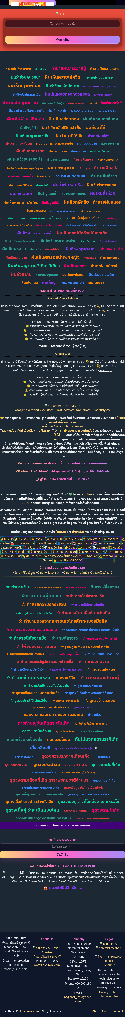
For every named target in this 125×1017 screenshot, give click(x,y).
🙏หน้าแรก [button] (7, 539)
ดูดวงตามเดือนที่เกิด (43, 772)
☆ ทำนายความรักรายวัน (43, 604)
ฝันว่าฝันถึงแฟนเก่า (19, 143)
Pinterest (117, 1011)
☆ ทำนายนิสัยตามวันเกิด (87, 604)
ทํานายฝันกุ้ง (109, 257)
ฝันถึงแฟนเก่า (22, 193)
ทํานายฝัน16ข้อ (112, 249)
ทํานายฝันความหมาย (104, 68)
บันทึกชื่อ (62, 854)
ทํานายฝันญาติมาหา (20, 102)
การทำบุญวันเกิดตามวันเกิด (44, 723)
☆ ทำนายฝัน (17, 587)
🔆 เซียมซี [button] (23, 552)
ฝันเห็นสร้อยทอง (63, 119)
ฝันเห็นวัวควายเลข (101, 184)
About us (109, 965)
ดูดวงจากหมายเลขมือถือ (93, 818)
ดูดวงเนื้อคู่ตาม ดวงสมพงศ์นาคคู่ (40, 787)
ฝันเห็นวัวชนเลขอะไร (25, 159)
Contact (106, 1011)
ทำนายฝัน (78, 532)
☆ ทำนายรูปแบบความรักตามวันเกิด (33, 613)
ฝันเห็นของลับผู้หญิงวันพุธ (100, 86)
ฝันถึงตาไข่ (95, 127)
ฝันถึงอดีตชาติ (87, 143)
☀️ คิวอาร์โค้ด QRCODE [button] (67, 560)
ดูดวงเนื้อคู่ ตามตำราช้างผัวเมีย (29, 801)
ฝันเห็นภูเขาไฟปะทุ (99, 151)
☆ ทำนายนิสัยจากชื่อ (27, 638)
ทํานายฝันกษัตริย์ (104, 265)
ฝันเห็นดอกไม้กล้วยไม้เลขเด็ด (82, 233)
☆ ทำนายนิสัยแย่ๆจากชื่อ (64, 654)
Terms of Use (109, 996)
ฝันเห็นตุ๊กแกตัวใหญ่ (86, 218)
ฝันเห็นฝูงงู (11, 248)
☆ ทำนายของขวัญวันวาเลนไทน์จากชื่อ (44, 661)
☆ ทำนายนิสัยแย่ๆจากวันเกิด (101, 654)
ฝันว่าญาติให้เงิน (70, 135)
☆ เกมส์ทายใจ (64, 638)
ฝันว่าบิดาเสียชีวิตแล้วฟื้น (61, 127)
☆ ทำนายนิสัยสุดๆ (101, 669)
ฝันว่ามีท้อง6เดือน (110, 225)
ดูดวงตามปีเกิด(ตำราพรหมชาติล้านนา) (44, 818)
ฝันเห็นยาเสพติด (101, 274)
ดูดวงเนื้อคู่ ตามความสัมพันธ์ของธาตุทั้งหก (88, 794)
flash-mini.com (29, 1011)
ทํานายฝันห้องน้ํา (20, 176)
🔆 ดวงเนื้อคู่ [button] (116, 547)
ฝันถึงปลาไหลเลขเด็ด (27, 94)
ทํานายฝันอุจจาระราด (99, 77)
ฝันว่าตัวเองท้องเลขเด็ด (27, 110)
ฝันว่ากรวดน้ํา (43, 233)
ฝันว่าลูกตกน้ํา (48, 193)
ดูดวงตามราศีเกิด (104, 780)
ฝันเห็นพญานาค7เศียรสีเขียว (34, 266)
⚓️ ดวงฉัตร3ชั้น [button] (115, 552)
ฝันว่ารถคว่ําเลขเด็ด (110, 143)
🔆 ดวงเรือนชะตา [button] (11, 556)
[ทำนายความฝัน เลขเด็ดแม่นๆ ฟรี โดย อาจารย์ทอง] (62, 406)
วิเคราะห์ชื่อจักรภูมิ (101, 572)
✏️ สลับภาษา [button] (30, 556)
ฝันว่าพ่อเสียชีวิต (33, 249)
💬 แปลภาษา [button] (100, 547)
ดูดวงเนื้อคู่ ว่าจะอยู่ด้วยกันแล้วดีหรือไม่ (39, 794)
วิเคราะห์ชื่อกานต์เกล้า (76, 572)
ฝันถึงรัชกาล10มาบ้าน (58, 240)
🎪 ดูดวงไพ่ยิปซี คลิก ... (62, 887)
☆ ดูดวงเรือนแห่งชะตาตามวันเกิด (35, 692)
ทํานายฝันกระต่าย (110, 241)
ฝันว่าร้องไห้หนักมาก (62, 85)
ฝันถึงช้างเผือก (77, 103)
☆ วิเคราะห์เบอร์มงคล (76, 587)
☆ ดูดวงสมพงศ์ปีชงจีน (88, 686)
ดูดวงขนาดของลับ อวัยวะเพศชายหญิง (73, 748)
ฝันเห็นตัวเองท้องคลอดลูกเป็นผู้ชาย (25, 168)
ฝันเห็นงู (48, 282)
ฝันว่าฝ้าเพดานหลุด (90, 211)
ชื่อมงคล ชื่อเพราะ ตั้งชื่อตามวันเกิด (53, 714)
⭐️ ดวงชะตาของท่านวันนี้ (79, 431)
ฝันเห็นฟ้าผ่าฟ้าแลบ (25, 119)
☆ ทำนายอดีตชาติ (93, 661)
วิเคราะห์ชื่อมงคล (105, 587)
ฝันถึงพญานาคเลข (81, 248)
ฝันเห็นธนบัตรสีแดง (100, 119)
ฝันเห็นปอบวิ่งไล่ (112, 103)
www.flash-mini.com (47, 965)
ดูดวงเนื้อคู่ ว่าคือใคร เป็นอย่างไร (83, 788)
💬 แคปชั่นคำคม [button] (54, 547)
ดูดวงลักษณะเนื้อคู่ (24, 756)
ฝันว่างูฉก (85, 168)
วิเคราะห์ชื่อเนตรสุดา (49, 572)
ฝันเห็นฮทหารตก (30, 151)
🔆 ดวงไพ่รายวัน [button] (93, 539)
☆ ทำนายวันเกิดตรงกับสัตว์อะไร (46, 685)
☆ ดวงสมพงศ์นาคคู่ (99, 677)
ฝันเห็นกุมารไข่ (58, 111)
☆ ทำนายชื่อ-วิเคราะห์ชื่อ (28, 677)
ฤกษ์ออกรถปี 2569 (17, 765)
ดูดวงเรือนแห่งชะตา (66, 731)
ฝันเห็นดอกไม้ (107, 159)
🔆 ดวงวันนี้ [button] (38, 539)
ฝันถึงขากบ (21, 274)
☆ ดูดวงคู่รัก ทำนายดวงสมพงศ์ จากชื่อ (85, 647)
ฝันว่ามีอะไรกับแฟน (49, 225)
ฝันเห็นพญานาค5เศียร (34, 135)
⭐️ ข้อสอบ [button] (71, 547)
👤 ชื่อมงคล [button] (64, 543)
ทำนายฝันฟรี (41, 956)
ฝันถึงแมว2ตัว (44, 176)
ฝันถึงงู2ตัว (29, 127)
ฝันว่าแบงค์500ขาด (20, 185)
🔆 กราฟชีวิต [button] (9, 552)
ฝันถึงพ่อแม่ (78, 151)
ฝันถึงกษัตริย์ (76, 202)
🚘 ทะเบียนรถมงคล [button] (22, 543)
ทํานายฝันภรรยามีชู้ (68, 68)
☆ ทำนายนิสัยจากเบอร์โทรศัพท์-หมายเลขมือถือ (91, 630)
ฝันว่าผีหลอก (41, 69)
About (96, 1011)
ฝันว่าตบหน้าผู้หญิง (53, 103)
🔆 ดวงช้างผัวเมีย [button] (41, 552)
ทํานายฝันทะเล (83, 159)
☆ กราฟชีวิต (65, 677)
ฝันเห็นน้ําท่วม (102, 193)
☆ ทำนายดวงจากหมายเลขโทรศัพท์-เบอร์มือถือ (62, 621)
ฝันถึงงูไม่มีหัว (50, 202)
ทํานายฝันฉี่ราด (104, 176)
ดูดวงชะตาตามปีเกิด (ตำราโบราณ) (78, 772)
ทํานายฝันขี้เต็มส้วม (107, 111)
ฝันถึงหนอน (35, 210)
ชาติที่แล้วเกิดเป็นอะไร (24, 739)
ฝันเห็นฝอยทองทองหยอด (67, 94)
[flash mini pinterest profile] (109, 960)
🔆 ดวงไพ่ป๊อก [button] (73, 539)
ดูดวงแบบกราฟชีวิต (83, 707)
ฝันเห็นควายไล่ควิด (62, 77)
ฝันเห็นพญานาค (16, 257)
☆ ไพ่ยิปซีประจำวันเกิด (36, 646)
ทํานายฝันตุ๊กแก (58, 159)
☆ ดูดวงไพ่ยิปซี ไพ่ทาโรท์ (100, 638)
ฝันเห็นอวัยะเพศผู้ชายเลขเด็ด (20, 241)
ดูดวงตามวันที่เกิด (106, 764)
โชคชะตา (61, 532)
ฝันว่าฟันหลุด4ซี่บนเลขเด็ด (63, 211)
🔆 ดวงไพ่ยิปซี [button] (55, 539)
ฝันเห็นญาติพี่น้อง (25, 85)
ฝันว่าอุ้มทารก (88, 241)
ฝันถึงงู (23, 233)
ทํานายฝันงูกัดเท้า (47, 275)
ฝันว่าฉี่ (93, 103)
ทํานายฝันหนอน (107, 202)
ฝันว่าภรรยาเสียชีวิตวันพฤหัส (81, 225)
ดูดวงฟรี (55, 956)
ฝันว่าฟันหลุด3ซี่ (68, 184)
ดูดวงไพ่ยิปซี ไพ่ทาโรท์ (75, 810)
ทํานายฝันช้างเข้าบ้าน (18, 69)
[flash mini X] (109, 943)
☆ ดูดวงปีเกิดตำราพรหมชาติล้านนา (89, 692)
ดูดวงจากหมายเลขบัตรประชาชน (51, 707)
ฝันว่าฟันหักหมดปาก (74, 194)
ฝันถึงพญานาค (62, 167)
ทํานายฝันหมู (111, 218)
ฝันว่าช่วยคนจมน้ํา (26, 77)
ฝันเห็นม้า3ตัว (96, 282)
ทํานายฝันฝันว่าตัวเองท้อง (19, 225)
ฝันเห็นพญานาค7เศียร (20, 202)
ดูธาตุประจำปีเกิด (92, 731)
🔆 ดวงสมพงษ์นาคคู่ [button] (65, 552)
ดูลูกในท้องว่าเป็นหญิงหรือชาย (90, 723)
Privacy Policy (108, 992)
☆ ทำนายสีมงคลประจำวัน (27, 669)
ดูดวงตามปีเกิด (106, 810)
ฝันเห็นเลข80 (75, 266)
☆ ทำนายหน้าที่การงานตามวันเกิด (65, 669)
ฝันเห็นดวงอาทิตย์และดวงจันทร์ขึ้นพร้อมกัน (38, 218)
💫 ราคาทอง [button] (106, 556)
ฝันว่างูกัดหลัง (58, 151)
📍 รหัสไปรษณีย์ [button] (33, 547)
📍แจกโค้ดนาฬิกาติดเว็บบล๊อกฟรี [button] (58, 556)
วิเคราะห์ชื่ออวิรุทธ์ (25, 572)
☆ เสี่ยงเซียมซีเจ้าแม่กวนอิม (25, 654)
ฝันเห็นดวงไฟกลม (73, 275)
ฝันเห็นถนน (29, 282)
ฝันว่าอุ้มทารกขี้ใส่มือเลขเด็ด (54, 143)
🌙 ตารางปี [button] (85, 547)
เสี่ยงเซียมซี (40, 747)
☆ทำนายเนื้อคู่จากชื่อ (41, 595)
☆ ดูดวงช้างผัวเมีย (100, 700)
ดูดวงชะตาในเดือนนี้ (36, 731)
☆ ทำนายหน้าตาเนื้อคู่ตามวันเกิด (83, 612)
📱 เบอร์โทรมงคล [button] (46, 543)
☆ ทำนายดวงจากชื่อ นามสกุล (31, 629)
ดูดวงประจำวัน (46, 764)
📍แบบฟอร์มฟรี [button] (88, 556)
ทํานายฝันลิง (90, 257)
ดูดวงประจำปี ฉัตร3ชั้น (76, 765)
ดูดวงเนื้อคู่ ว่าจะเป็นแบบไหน (32, 810)
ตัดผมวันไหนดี (58, 739)
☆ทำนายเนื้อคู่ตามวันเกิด (85, 595)
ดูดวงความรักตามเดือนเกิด (65, 756)
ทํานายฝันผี (42, 185)
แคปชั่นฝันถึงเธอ (103, 94)
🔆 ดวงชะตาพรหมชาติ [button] (91, 552)
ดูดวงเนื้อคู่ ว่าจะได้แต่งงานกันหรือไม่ (88, 801)
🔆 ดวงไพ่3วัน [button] (112, 539)
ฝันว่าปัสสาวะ (53, 249)
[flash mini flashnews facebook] (109, 948)
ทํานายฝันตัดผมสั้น (71, 176)
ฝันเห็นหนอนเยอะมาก (72, 282)
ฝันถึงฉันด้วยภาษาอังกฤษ (82, 111)
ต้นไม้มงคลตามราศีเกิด (97, 739)
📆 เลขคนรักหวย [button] (82, 543)
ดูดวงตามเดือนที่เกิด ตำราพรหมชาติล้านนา (49, 780)
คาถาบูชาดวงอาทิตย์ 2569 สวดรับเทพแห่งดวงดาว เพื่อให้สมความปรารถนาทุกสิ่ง (62, 410)
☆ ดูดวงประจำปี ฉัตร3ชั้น (28, 700)
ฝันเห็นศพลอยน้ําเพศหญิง (55, 257)
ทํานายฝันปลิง (98, 135)
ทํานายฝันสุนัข (106, 167)
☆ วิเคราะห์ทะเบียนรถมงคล (47, 587)
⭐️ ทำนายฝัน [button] (22, 539)
